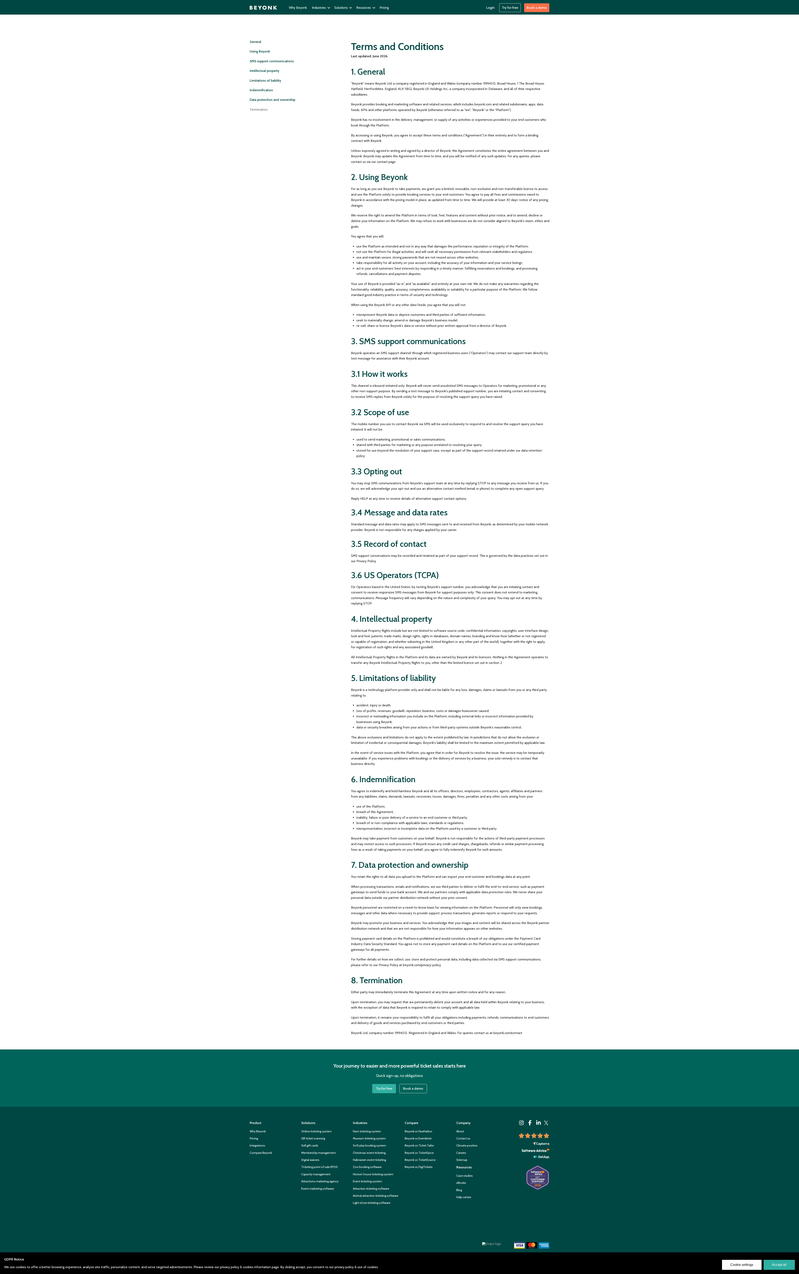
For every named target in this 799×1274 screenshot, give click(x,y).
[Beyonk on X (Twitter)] (546, 1122)
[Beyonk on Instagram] (521, 1122)
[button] (321, 7)
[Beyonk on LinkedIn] (538, 1122)
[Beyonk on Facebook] (530, 1122)
